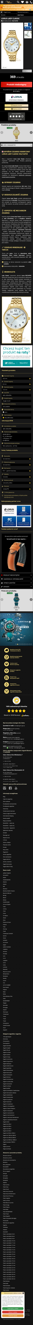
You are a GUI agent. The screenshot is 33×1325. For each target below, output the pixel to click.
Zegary (4, 1144)
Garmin (5, 936)
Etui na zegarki (6, 1171)
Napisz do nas (6, 838)
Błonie (4, 898)
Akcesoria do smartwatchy (9, 1160)
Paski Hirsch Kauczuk (8, 1191)
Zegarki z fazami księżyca (9, 1108)
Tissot (4, 1019)
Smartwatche (6, 1043)
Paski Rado (5, 1209)
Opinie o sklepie (6, 842)
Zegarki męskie (6, 1048)
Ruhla (4, 994)
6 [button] (24, 644)
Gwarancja (5, 809)
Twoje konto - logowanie (9, 828)
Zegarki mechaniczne (8, 1079)
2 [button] (17, 644)
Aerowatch (5, 875)
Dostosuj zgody (13, 1315)
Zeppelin (5, 1030)
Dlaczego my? (6, 835)
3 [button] (19, 644)
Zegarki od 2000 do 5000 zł (9, 1138)
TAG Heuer (5, 1012)
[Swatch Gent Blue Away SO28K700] (16, 599)
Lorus (4, 963)
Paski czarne (6, 1290)
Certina (5, 909)
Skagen (5, 1003)
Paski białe (5, 1283)
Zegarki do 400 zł (7, 1129)
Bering (4, 895)
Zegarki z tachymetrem (8, 1113)
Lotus (4, 965)
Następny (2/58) (27, 71)
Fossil (4, 931)
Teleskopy (5, 1227)
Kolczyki (5, 1173)
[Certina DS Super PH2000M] (16, 629)
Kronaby (5, 954)
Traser (4, 1021)
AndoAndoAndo (6, 880)
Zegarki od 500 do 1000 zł (9, 1133)
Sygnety (5, 1225)
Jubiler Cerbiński (7, 947)
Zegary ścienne (6, 1146)
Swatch (5, 1010)
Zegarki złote (6, 1122)
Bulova (4, 900)
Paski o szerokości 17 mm (9, 1256)
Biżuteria (5, 1162)
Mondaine (5, 976)
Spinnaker (5, 1005)
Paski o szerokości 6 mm (9, 1234)
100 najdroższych (7, 1037)
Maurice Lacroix (7, 972)
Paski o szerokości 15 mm (9, 1252)
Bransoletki (5, 1167)
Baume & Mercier (7, 893)
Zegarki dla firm (6, 859)
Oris (4, 983)
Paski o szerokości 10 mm (9, 1241)
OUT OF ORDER (6, 985)
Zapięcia (5, 1230)
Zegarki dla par (6, 1050)
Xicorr (4, 1028)
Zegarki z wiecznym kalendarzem (11, 1117)
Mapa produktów (7, 821)
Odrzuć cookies (13, 1312)
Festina (5, 925)
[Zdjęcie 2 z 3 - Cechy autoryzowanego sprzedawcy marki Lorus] (28, 26)
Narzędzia (5, 1178)
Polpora (5, 990)
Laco (4, 956)
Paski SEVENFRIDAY (7, 1212)
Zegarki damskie (7, 1046)
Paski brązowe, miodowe (9, 1288)
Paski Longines (6, 1198)
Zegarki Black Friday (8, 866)
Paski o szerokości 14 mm (9, 1250)
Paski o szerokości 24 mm (9, 1272)
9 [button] (29, 644)
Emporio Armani (7, 922)
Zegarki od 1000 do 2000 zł (9, 1135)
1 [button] (15, 644)
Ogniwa (5, 1182)
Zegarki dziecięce (7, 1064)
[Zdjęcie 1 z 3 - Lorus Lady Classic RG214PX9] (12, 46)
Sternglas (5, 1007)
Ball (4, 886)
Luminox (5, 967)
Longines (5, 960)
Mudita (4, 978)
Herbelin (5, 940)
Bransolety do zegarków (9, 1169)
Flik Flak (5, 929)
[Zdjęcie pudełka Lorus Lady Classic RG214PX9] (28, 34)
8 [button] (27, 644)
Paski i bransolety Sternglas (9, 1218)
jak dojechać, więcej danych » (9, 764)
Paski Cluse (5, 1187)
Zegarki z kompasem (8, 1111)
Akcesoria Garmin (7, 1156)
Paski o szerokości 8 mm (9, 1236)
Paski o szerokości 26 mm (9, 1274)
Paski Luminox (6, 1200)
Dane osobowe (6, 801)
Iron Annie (5, 942)
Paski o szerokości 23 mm (9, 1270)
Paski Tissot (6, 1214)
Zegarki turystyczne (7, 1099)
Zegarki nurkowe (7, 1086)
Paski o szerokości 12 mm (9, 1245)
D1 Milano (5, 916)
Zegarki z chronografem (8, 1106)
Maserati (5, 969)
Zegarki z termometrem (8, 1115)
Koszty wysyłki (6, 818)
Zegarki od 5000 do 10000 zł (9, 1140)
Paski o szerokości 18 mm (9, 1259)
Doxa (4, 920)
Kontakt (5, 833)
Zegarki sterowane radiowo (9, 1093)
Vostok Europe (6, 1025)
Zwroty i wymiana (7, 862)
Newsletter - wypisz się (8, 826)
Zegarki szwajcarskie (8, 1097)
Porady (4, 847)
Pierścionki (5, 1221)
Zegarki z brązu (6, 1057)
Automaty (5, 1039)
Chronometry (6, 1041)
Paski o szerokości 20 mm (9, 1263)
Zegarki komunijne (7, 864)
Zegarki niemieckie (7, 1084)
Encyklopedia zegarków (8, 806)
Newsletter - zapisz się (8, 823)
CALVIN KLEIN (6, 902)
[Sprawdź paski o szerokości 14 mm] (16, 555)
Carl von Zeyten (6, 904)
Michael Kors (6, 974)
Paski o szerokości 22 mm (9, 1268)
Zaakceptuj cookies (12, 1308)
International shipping (8, 816)
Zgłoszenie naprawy (8, 830)
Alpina (4, 877)
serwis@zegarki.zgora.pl (19, 739)
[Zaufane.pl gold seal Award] (16, 700)
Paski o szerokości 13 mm (9, 1248)
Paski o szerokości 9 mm (9, 1238)
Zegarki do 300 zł (7, 1126)
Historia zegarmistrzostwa (9, 813)
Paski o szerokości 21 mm (9, 1265)
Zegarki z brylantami (8, 1104)
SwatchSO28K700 (16, 607)
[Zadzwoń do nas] (31, 2)
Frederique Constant (8, 933)
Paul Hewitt (6, 987)
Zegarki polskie (6, 1088)
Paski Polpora (6, 1207)
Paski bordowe (6, 1286)
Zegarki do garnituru (8, 1061)
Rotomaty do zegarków (8, 1223)
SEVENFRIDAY (6, 1001)
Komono (5, 951)
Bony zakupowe (6, 1165)
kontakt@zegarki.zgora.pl (19, 726)
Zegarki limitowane (7, 1075)
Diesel (4, 918)
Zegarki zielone (6, 1055)
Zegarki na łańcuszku (8, 1082)
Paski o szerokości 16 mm (9, 1254)
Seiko (4, 998)
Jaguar (4, 945)
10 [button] (31, 644)
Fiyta (4, 927)
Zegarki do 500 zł (7, 1131)
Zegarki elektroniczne (8, 1066)
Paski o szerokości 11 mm (9, 1243)
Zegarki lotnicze (7, 1077)
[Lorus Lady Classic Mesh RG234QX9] (16, 133)
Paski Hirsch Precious (8, 1196)
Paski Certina (6, 1185)
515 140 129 (10, 730)
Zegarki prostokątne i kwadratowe (11, 1090)
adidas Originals (7, 873)
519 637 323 (10, 739)
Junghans (5, 949)
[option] (16, 629)
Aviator (5, 884)
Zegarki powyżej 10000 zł (9, 1142)
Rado (4, 992)
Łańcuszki (5, 1176)
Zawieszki (5, 1232)
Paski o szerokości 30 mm (9, 1279)
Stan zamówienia (7, 857)
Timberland (5, 1014)
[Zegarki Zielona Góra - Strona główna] (8, 2)
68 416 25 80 (8, 761)
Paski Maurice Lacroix (8, 1203)
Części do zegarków (7, 799)
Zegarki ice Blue (7, 1052)
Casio (4, 907)
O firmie (5, 840)
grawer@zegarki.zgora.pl (19, 743)
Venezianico (6, 1023)
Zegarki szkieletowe (8, 1095)
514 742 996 (10, 735)
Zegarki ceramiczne (7, 1059)
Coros (4, 913)
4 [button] (21, 644)
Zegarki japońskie (7, 1068)
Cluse (4, 911)
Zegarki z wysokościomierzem (10, 1120)
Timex (4, 1016)
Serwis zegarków (7, 854)
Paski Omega (6, 1205)
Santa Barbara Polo (7, 996)
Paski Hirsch (6, 1189)
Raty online (5, 850)
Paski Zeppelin (6, 1216)
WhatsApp (10, 748)
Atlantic (5, 882)
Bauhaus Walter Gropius (9, 891)
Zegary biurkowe (7, 1149)
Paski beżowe (6, 1281)
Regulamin (5, 852)
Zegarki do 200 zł (7, 1124)
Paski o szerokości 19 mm (9, 1261)
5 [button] (22, 644)
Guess (4, 938)
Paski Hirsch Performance (9, 1194)
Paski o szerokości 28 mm (9, 1277)
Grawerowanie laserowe (9, 811)
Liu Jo (4, 958)
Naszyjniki (5, 1180)
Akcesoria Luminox (7, 1158)
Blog (4, 797)
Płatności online (7, 845)
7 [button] (26, 644)
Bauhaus (5, 889)
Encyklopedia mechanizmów (9, 804)
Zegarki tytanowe (7, 1102)
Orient (4, 981)
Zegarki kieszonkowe (8, 1070)
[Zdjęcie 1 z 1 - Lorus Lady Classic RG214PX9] (16, 320)
